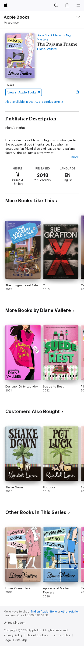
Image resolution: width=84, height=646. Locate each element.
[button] (56, 5)
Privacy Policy (13, 635)
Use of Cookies (37, 635)
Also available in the (32, 101)
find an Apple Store (44, 611)
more (75, 157)
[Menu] (78, 5)
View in (22, 92)
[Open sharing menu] (77, 92)
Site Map (21, 640)
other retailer (70, 611)
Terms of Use (61, 635)
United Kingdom (14, 622)
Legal (7, 640)
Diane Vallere (47, 49)
